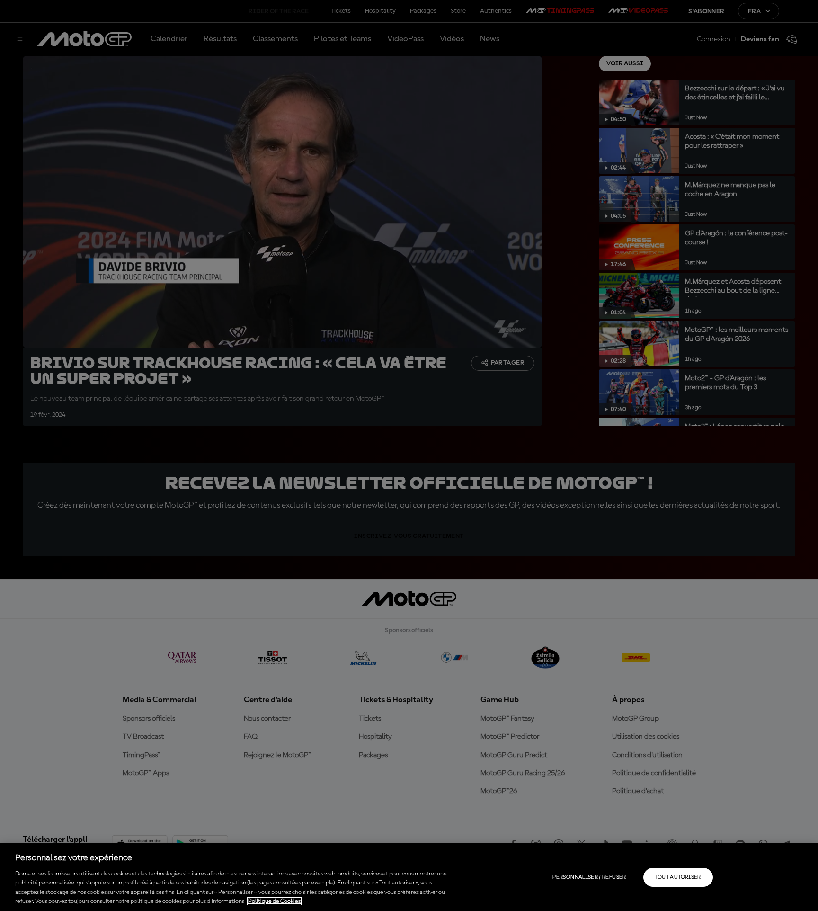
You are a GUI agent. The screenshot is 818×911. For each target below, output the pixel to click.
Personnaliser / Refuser (589, 877)
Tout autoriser (678, 877)
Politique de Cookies (274, 901)
